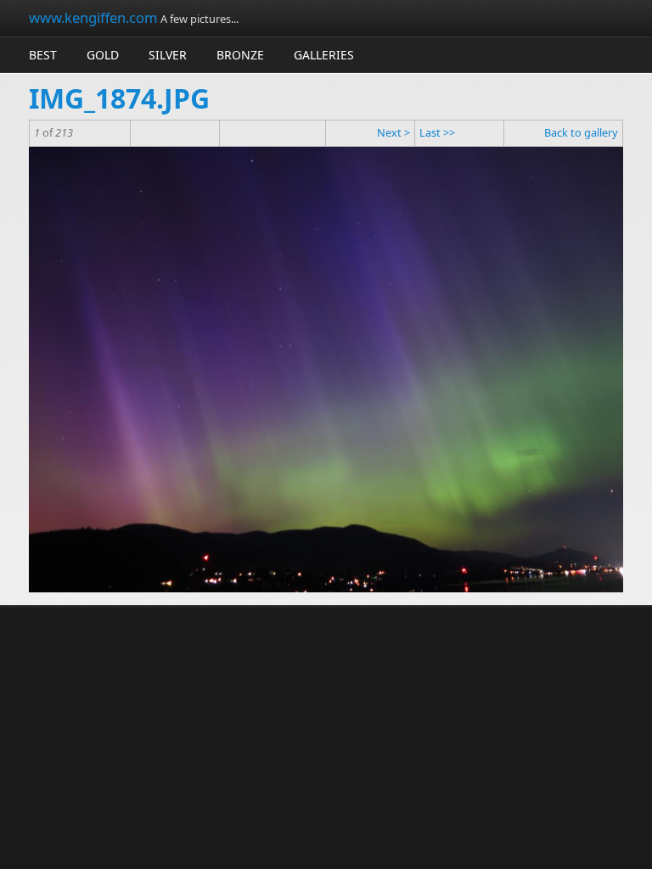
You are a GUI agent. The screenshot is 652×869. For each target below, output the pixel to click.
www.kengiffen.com (93, 17)
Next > (393, 132)
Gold (103, 55)
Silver (168, 55)
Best (43, 55)
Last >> (437, 132)
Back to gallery (581, 132)
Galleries (324, 55)
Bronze (240, 55)
